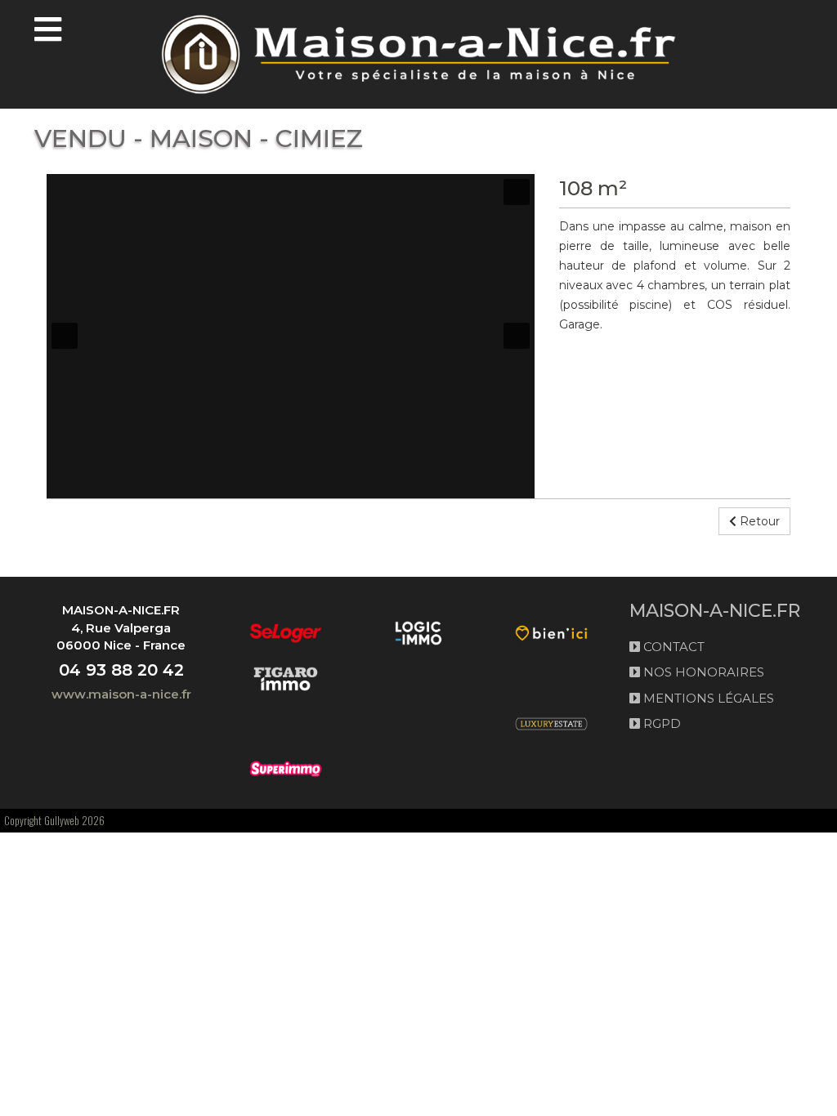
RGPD (660, 723)
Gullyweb (61, 820)
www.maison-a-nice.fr (121, 694)
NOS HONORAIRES (702, 672)
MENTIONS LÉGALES (707, 698)
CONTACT (672, 646)
